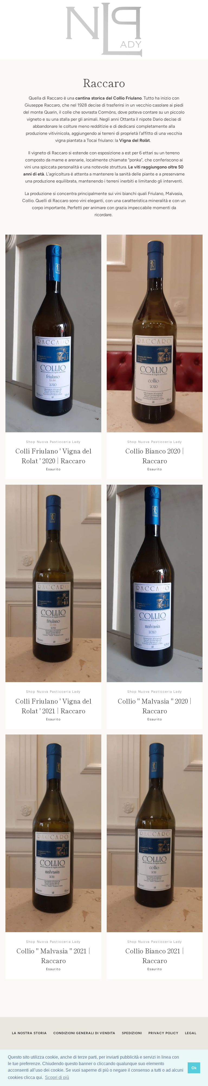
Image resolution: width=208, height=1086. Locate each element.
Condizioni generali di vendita (84, 1033)
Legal (190, 1033)
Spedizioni (132, 1033)
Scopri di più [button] (57, 1077)
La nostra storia (29, 1033)
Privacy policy (163, 1033)
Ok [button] (194, 1068)
